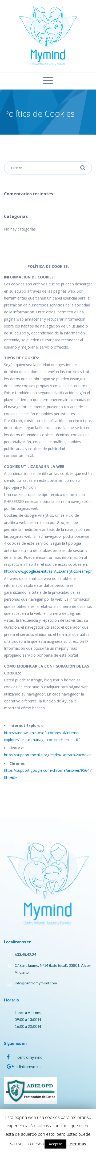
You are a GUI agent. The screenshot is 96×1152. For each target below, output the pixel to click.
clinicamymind (29, 1066)
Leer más (76, 1144)
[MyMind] (48, 36)
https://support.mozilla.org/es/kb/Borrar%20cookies (48, 754)
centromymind (29, 1057)
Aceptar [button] (55, 1143)
